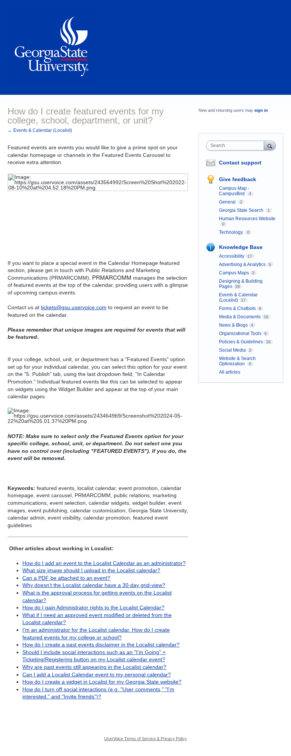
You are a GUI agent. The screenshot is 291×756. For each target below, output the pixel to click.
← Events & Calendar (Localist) (40, 130)
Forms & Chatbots (237, 308)
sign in (261, 110)
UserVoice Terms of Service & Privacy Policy (145, 738)
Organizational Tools (240, 333)
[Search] (270, 145)
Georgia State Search (241, 210)
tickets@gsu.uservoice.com (73, 307)
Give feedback (237, 179)
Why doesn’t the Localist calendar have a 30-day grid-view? (93, 585)
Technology (231, 232)
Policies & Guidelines (241, 341)
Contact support (240, 162)
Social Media (232, 350)
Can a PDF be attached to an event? (66, 578)
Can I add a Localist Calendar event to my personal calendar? (96, 674)
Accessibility (231, 256)
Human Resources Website (247, 218)
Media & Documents (240, 316)
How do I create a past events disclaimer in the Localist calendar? (101, 645)
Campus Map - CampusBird (234, 191)
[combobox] (237, 145)
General (228, 202)
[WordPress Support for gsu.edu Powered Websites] (52, 47)
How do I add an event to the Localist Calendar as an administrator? (104, 563)
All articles (229, 372)
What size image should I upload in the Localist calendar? (91, 570)
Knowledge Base (241, 247)
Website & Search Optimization (237, 361)
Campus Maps (234, 272)
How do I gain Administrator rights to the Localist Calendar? (93, 607)
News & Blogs (233, 325)
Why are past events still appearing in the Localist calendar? (94, 667)
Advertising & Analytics (242, 264)
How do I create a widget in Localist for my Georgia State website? (101, 682)
